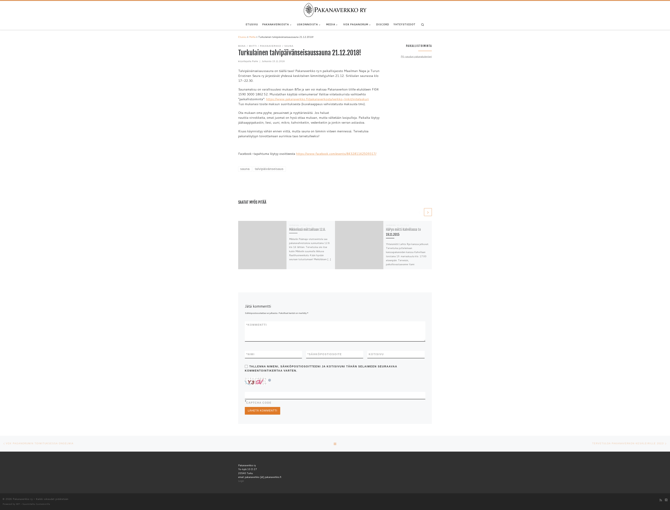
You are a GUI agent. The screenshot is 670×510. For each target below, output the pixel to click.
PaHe (255, 61)
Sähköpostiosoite (324, 354)
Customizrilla (43, 504)
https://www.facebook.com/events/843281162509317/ (336, 153)
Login (241, 480)
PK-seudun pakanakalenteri (416, 56)
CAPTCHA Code (258, 402)
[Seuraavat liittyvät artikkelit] (428, 212)
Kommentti (256, 324)
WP (18, 504)
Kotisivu (376, 354)
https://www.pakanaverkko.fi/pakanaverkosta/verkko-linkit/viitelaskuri (317, 99)
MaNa (252, 37)
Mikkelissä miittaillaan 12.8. (307, 229)
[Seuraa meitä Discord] (666, 500)
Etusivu (242, 37)
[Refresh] (270, 379)
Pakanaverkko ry (23, 499)
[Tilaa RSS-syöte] (661, 500)
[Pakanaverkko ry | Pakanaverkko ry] (335, 9)
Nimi (250, 354)
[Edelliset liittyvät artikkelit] (419, 212)
